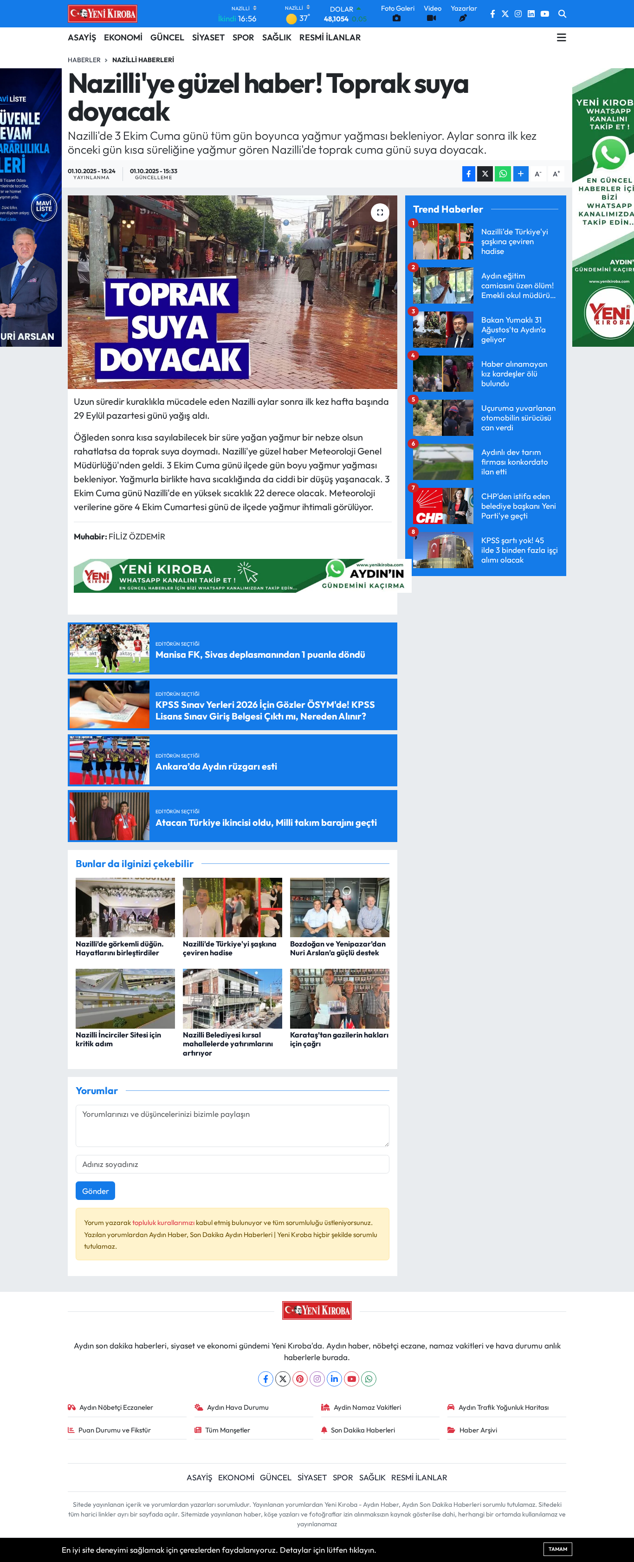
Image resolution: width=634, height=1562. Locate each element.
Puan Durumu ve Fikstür (114, 1430)
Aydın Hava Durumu (238, 1407)
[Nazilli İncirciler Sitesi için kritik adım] (125, 998)
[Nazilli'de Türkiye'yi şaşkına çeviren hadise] (232, 906)
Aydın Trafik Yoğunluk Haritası (504, 1407)
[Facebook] (265, 1379)
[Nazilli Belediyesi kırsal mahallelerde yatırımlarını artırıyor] (232, 998)
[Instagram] (317, 1379)
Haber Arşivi (478, 1430)
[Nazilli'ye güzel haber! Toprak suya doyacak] (233, 292)
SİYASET (208, 37)
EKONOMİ (123, 37)
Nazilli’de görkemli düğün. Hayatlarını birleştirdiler (120, 948)
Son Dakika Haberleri (363, 1430)
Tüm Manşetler (227, 1430)
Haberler (84, 60)
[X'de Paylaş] (485, 173)
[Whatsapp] (368, 1379)
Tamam (558, 1549)
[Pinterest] (300, 1379)
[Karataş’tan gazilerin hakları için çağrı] (339, 998)
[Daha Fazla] (521, 173)
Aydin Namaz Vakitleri (367, 1407)
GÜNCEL (167, 37)
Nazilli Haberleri (143, 60)
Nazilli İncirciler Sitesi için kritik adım (118, 1039)
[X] (283, 1379)
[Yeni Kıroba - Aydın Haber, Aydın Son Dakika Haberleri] (102, 13)
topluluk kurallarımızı (164, 1222)
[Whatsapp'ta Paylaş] (503, 173)
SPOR (243, 37)
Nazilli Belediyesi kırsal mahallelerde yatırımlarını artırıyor (228, 1043)
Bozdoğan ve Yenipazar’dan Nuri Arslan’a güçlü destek (338, 948)
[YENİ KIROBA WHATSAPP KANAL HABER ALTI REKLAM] (243, 575)
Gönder (95, 1191)
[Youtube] (351, 1379)
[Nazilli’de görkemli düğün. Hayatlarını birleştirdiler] (125, 906)
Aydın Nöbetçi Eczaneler (116, 1407)
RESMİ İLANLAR (330, 37)
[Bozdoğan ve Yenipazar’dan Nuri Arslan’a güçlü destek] (339, 906)
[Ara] (562, 14)
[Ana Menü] (561, 37)
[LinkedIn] (334, 1379)
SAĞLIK (276, 37)
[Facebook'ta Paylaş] (468, 173)
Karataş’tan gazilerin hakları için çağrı (339, 1039)
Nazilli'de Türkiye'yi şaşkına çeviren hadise (230, 948)
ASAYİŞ (82, 37)
